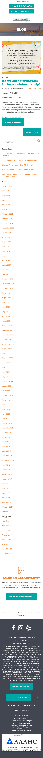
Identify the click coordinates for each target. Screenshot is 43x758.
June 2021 (6, 372)
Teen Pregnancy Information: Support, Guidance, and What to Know (20, 175)
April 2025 (6, 260)
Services (5, 544)
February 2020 (7, 423)
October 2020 (7, 395)
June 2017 (6, 488)
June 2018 (6, 465)
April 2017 (6, 497)
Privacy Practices (21, 710)
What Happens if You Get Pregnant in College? (20, 160)
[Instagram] (20, 628)
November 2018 (8, 460)
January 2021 (7, 386)
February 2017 (7, 507)
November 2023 (8, 334)
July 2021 (5, 367)
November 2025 (8, 228)
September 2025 (8, 237)
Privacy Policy (28, 705)
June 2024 (6, 307)
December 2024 (8, 279)
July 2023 (5, 353)
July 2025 (5, 246)
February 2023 (7, 358)
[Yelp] (28, 628)
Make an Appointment (21, 596)
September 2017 (8, 474)
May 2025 (5, 255)
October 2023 (7, 339)
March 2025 (6, 265)
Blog (36, 697)
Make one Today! (34, 88)
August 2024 (7, 297)
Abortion (5, 521)
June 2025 (6, 251)
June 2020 (6, 409)
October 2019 (7, 432)
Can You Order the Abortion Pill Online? (17, 165)
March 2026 (6, 209)
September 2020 (8, 400)
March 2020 (6, 418)
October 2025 (7, 232)
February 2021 (7, 381)
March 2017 (6, 502)
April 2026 (6, 204)
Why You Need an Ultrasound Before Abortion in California (20, 154)
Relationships (7, 539)
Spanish (25, 1)
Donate (17, 1)
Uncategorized (15, 117)
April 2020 (6, 414)
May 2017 (5, 493)
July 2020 (5, 404)
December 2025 (8, 223)
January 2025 (7, 274)
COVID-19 (6, 530)
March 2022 (6, 362)
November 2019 (8, 427)
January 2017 (7, 511)
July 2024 (5, 302)
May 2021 (5, 376)
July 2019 (5, 441)
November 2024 (8, 283)
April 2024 (6, 316)
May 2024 (5, 311)
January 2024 (7, 330)
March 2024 (6, 321)
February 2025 (7, 269)
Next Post (31, 132)
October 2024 (7, 288)
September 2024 (8, 293)
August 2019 (7, 437)
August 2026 (7, 186)
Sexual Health (7, 548)
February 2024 (7, 325)
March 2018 (6, 469)
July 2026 (5, 190)
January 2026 (7, 218)
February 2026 (7, 214)
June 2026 (6, 195)
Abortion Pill (6, 525)
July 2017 (5, 483)
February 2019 (7, 455)
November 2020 (8, 390)
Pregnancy (6, 535)
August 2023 (7, 348)
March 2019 (6, 451)
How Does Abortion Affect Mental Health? (18, 169)
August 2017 (7, 479)
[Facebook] (13, 628)
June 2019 (6, 446)
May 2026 (5, 200)
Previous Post (14, 122)
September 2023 (8, 344)
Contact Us (13, 705)
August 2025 (7, 241)
